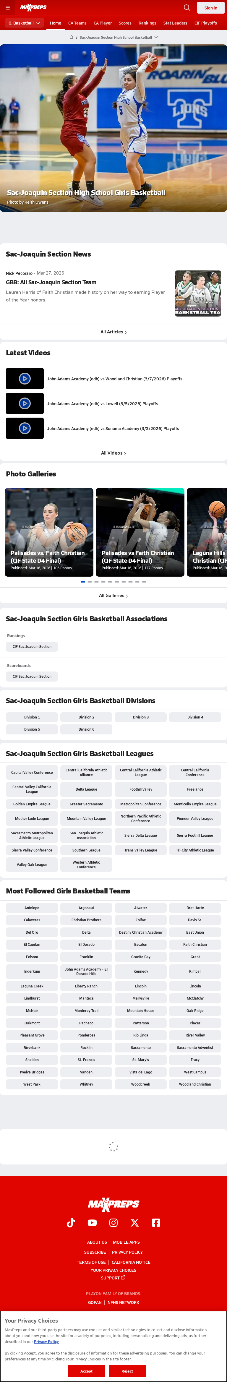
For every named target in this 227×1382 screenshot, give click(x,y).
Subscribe (95, 1252)
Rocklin (86, 1047)
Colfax (141, 919)
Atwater (140, 907)
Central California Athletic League (141, 772)
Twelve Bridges (32, 1072)
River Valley (195, 1035)
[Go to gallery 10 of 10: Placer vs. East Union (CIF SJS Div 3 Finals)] (144, 582)
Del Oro (32, 932)
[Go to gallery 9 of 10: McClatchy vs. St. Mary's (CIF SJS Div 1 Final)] (137, 582)
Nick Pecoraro (19, 273)
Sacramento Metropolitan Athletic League (32, 835)
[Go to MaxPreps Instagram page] (113, 1223)
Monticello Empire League (195, 804)
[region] (113, 1346)
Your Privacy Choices (113, 1270)
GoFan (95, 1302)
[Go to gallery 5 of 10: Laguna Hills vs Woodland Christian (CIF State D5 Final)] (110, 582)
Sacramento (141, 1047)
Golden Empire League (32, 804)
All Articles (111, 331)
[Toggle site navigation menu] (7, 7)
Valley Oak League (32, 864)
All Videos (112, 452)
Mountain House (140, 1010)
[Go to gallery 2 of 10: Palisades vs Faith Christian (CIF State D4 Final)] (89, 582)
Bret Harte (195, 907)
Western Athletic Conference (86, 864)
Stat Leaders (175, 23)
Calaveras (32, 919)
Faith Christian (195, 944)
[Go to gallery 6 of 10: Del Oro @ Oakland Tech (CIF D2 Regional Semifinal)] (117, 582)
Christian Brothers (86, 919)
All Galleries (111, 595)
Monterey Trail (86, 1010)
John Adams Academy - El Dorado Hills (86, 971)
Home (55, 23)
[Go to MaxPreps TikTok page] (71, 1223)
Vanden (86, 1072)
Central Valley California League (31, 789)
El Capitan (32, 944)
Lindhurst (32, 998)
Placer (195, 1023)
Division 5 (32, 729)
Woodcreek (140, 1084)
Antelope (32, 907)
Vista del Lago (140, 1072)
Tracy (195, 1059)
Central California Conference (195, 772)
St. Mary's (140, 1059)
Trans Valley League (140, 850)
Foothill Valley (140, 789)
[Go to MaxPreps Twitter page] (135, 1223)
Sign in (211, 8)
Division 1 (32, 717)
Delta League (86, 789)
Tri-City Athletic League (195, 850)
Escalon (140, 944)
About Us (97, 1242)
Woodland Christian (195, 1084)
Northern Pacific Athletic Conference (141, 818)
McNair (32, 1010)
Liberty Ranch (86, 986)
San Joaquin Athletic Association (86, 835)
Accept (86, 1371)
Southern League (86, 850)
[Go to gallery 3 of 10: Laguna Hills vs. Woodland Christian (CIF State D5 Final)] (96, 582)
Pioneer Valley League (195, 818)
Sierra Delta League (140, 835)
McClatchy (195, 998)
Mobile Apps (126, 1242)
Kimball (195, 971)
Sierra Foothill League (195, 835)
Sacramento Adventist (195, 1047)
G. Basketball (21, 23)
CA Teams (77, 23)
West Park (31, 1084)
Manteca (86, 998)
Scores (125, 23)
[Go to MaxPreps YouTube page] (92, 1223)
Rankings (147, 23)
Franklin (86, 956)
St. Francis (86, 1059)
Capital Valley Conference (32, 772)
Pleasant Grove (32, 1035)
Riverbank (32, 1047)
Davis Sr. (195, 919)
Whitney (86, 1084)
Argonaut (86, 907)
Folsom (32, 956)
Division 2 (86, 717)
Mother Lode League (32, 818)
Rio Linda (140, 1035)
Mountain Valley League (86, 818)
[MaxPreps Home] (33, 8)
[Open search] (187, 7)
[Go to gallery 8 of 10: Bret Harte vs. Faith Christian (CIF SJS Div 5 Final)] (130, 582)
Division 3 (141, 717)
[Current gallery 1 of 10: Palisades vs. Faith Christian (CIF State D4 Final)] (83, 582)
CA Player (103, 23)
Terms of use (91, 1262)
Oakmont (32, 1023)
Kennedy (141, 971)
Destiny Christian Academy (141, 932)
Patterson (141, 1023)
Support (110, 1278)
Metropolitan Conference (140, 804)
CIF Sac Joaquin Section (32, 646)
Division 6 (86, 729)
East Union (195, 932)
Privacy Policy (127, 1252)
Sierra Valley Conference (32, 850)
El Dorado (86, 944)
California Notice (131, 1262)
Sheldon (32, 1059)
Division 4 (195, 717)
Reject (127, 1371)
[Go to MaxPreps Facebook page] (156, 1223)
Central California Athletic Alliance (86, 772)
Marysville (140, 998)
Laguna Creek (32, 986)
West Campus (195, 1072)
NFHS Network (123, 1302)
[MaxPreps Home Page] (71, 37)
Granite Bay (140, 956)
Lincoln (141, 986)
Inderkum (32, 971)
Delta (86, 932)
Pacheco (86, 1023)
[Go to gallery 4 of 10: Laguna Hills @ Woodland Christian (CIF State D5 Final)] (103, 582)
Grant (195, 956)
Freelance (195, 789)
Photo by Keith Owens (27, 202)
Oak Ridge (195, 1010)
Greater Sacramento (86, 804)
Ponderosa (86, 1035)
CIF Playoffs (205, 23)
